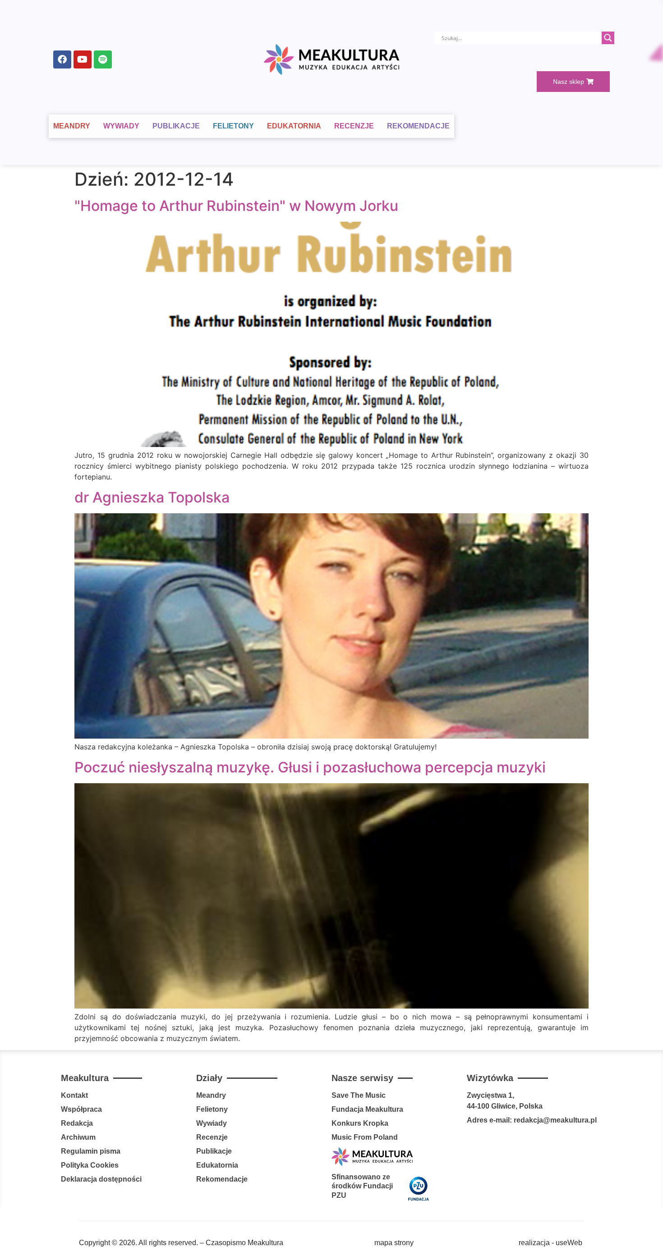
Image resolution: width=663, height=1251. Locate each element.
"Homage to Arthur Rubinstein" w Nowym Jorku (236, 206)
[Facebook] (62, 59)
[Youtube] (83, 59)
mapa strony (394, 1242)
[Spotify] (103, 59)
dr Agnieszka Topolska (152, 497)
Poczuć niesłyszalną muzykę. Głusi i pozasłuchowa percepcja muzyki (310, 767)
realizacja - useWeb (550, 1242)
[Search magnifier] (608, 38)
